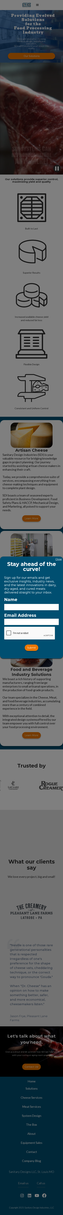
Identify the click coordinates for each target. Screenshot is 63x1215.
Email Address (20, 615)
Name (10, 599)
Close (58, 559)
